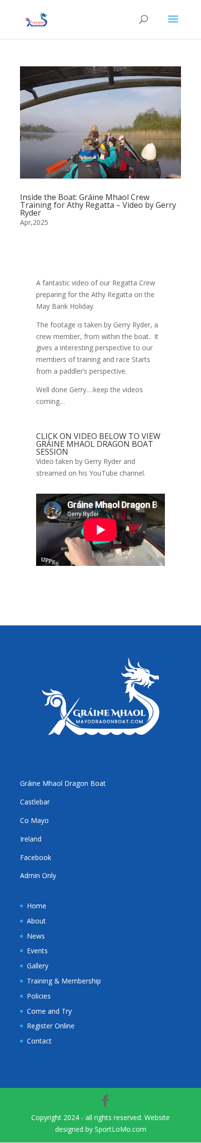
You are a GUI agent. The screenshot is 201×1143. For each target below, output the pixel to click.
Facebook (35, 857)
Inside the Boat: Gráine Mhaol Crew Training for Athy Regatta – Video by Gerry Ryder (98, 205)
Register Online (51, 1025)
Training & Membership (64, 980)
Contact (39, 1040)
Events (37, 950)
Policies (39, 996)
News (36, 936)
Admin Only (38, 875)
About (36, 920)
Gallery (37, 965)
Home (36, 905)
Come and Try (49, 1011)
